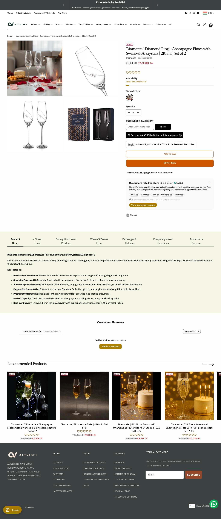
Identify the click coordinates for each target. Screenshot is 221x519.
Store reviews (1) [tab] (52, 331)
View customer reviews (143, 205)
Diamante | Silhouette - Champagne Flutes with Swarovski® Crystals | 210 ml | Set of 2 (31, 428)
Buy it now (170, 163)
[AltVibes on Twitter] (194, 13)
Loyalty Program (124, 479)
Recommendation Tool (127, 485)
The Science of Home (126, 497)
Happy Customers (62, 491)
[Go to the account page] (206, 24)
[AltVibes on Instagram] (190, 13)
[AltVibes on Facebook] (186, 13)
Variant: (133, 91)
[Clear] (129, 97)
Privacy (29, 507)
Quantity (130, 106)
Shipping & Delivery (95, 462)
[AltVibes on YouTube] (197, 13)
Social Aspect (60, 468)
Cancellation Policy (95, 474)
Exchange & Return (94, 468)
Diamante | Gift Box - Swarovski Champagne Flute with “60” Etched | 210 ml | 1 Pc (189, 428)
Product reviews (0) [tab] (31, 331)
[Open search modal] (199, 24)
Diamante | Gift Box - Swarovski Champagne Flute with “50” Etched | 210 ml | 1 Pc (136, 428)
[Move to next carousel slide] (211, 364)
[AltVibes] (17, 24)
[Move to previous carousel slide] (204, 364)
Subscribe (193, 474)
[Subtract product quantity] (129, 113)
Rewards (119, 462)
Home (9, 36)
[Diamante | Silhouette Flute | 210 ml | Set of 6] (84, 396)
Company (58, 462)
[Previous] (63, 5)
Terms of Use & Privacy (96, 479)
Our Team (58, 474)
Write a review (110, 346)
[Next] (157, 5)
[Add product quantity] (138, 113)
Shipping (144, 172)
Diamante (131, 58)
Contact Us (59, 479)
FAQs (86, 485)
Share (133, 215)
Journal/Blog (122, 491)
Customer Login (62, 485)
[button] (133, 72)
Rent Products (123, 468)
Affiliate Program (125, 474)
